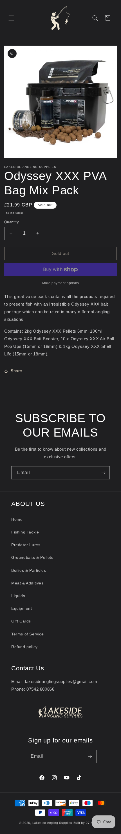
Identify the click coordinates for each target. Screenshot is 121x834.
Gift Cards (21, 621)
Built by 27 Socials (87, 822)
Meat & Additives (27, 583)
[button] (11, 18)
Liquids (18, 595)
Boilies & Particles (28, 570)
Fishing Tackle (25, 532)
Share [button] (16, 370)
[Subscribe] (103, 472)
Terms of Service (27, 634)
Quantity (11, 222)
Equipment (21, 608)
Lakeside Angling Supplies (52, 822)
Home (17, 519)
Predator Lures (25, 544)
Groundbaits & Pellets (32, 557)
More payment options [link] (60, 283)
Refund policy (24, 646)
